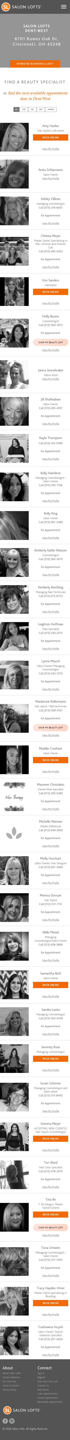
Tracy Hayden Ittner (51, 1288)
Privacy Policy (9, 1389)
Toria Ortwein (50, 1248)
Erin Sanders (50, 280)
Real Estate (43, 1389)
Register (41, 1377)
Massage (51, 109)
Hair (23, 109)
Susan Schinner (50, 1083)
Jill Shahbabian (51, 399)
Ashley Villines (50, 199)
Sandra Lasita (51, 1010)
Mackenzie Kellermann (50, 702)
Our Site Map (9, 1381)
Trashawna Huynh (50, 1327)
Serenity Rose (50, 1047)
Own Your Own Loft (48, 1381)
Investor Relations (11, 1377)
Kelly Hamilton (51, 473)
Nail (32, 109)
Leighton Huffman (50, 624)
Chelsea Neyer (51, 236)
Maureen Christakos (50, 785)
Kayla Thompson (50, 438)
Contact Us (43, 1385)
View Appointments (47, 1393)
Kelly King (50, 513)
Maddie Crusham (50, 748)
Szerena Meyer (51, 1124)
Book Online (51, 137)
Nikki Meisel (51, 932)
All (16, 109)
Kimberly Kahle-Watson (50, 550)
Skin (40, 109)
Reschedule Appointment (50, 1402)
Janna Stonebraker (50, 370)
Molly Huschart (50, 858)
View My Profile (50, 148)
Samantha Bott (50, 973)
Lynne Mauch (50, 661)
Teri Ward (50, 1163)
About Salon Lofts (11, 1373)
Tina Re (51, 1199)
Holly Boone (50, 316)
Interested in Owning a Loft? (35, 64)
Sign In (41, 1373)
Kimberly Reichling (50, 587)
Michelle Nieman (50, 821)
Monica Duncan (50, 895)
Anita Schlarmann (50, 170)
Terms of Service (11, 1385)
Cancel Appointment (48, 1397)
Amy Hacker (50, 126)
